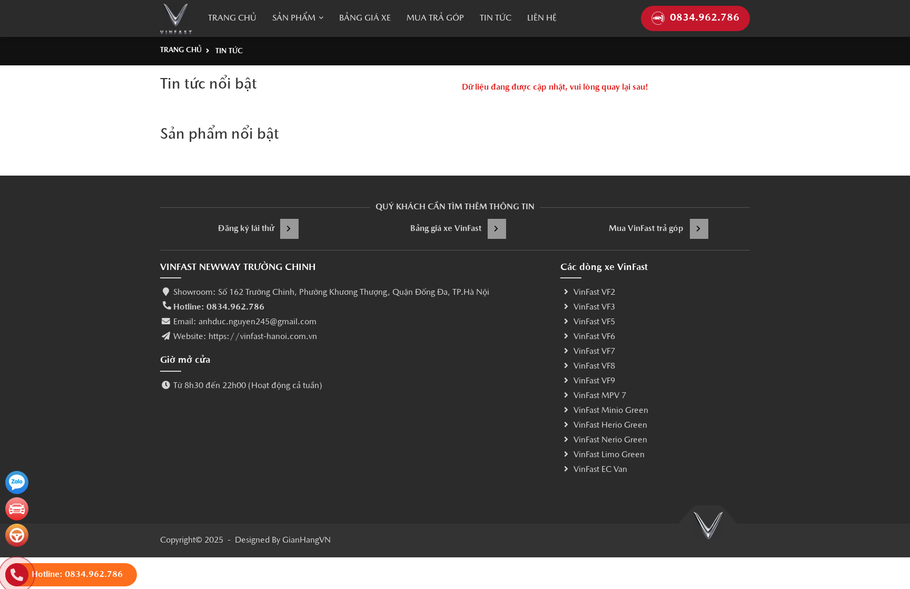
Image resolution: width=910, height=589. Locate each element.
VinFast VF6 (594, 337)
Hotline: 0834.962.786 (218, 307)
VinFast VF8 (594, 366)
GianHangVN (306, 540)
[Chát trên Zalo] (16, 482)
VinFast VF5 (594, 322)
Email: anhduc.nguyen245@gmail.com (244, 322)
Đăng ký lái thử (246, 229)
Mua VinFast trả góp (646, 229)
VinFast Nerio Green (610, 440)
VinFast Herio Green (610, 425)
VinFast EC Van (600, 470)
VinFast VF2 (594, 292)
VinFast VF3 (594, 307)
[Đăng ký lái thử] (16, 535)
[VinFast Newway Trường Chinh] (176, 18)
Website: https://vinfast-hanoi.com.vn (245, 337)
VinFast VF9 (594, 381)
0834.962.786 (704, 18)
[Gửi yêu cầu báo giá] (16, 508)
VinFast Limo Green (609, 455)
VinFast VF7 (594, 351)
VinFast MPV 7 (599, 396)
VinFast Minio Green (610, 411)
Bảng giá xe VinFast (445, 229)
